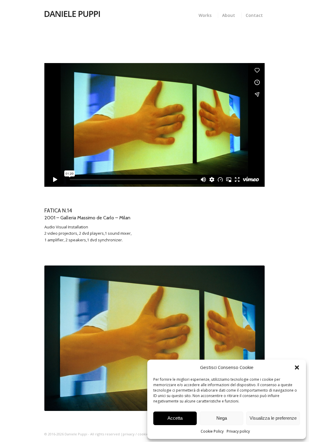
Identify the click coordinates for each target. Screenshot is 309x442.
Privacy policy (238, 431)
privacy (129, 434)
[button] (297, 367)
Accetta (175, 418)
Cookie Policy (212, 431)
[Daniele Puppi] (72, 13)
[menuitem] (206, 14)
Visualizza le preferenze (273, 418)
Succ (251, 338)
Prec (58, 338)
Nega (221, 418)
